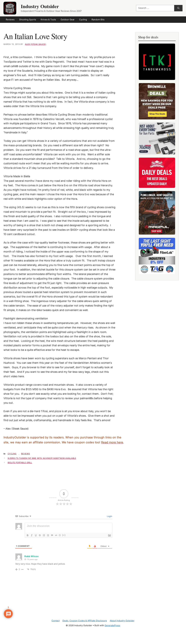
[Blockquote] (52, 535)
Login (109, 516)
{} (60, 535)
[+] (64, 535)
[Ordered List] (44, 535)
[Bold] (28, 535)
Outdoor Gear (68, 19)
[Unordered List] (48, 535)
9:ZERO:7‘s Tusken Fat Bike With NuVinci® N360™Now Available (42, 458)
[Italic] (32, 535)
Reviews (10, 19)
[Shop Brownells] (157, 101)
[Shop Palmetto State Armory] (157, 173)
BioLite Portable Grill (20, 462)
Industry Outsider (40, 6)
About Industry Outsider (122, 620)
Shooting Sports (27, 19)
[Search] (178, 8)
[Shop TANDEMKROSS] (157, 62)
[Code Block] (56, 535)
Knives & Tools (48, 19)
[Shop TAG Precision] (157, 256)
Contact (56, 620)
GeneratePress (112, 625)
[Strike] (40, 535)
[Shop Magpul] (157, 213)
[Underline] (36, 535)
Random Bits (98, 19)
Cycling (83, 19)
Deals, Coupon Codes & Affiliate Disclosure (84, 620)
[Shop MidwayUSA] (157, 138)
